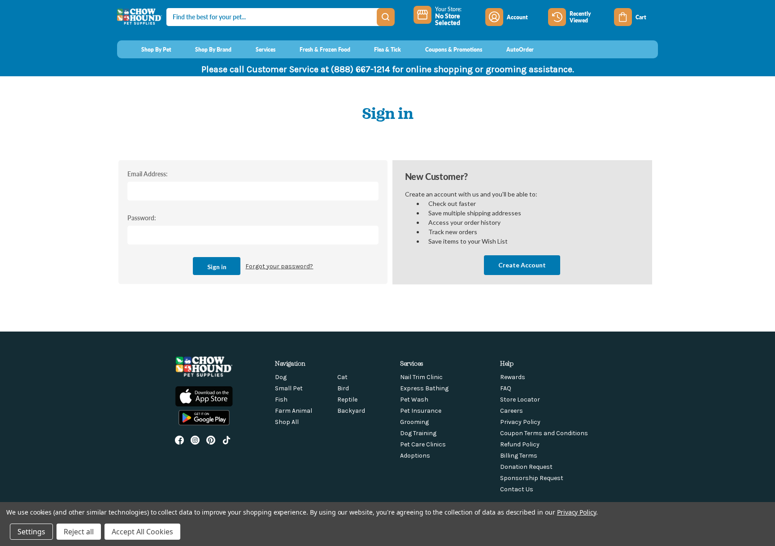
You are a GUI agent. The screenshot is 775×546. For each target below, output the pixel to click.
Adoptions (415, 455)
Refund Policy (520, 444)
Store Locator (520, 399)
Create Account (522, 265)
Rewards (512, 377)
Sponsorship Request (531, 478)
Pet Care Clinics (423, 444)
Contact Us (516, 489)
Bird (343, 388)
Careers (511, 411)
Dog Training (418, 433)
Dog (281, 377)
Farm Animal (293, 411)
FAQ (505, 388)
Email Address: (147, 173)
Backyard (351, 411)
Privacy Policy (520, 422)
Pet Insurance (420, 411)
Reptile (347, 399)
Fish (281, 399)
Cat (342, 377)
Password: (141, 217)
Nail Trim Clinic (421, 377)
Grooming (414, 422)
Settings (31, 532)
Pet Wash (414, 399)
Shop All (287, 422)
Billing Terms (518, 455)
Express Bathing (424, 388)
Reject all (79, 532)
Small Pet (289, 388)
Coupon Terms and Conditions (544, 433)
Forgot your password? (279, 266)
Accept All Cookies (142, 532)
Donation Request (526, 467)
